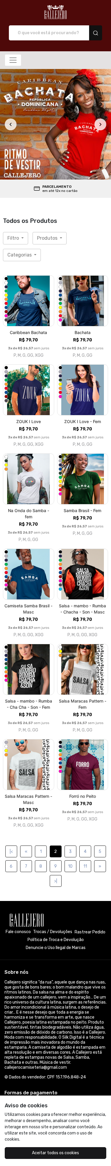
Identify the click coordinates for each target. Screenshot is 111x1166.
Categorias (20, 255)
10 (70, 866)
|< (11, 851)
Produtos (48, 238)
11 (85, 866)
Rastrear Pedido (90, 932)
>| (55, 881)
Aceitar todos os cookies (55, 1152)
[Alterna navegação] (13, 60)
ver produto (28, 300)
